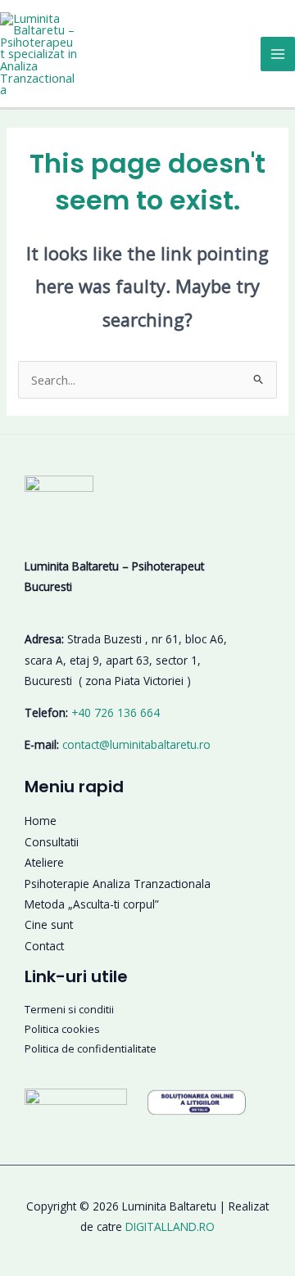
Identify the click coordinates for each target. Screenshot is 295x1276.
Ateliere (44, 862)
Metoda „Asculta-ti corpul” (92, 904)
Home (41, 820)
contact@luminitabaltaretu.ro (136, 744)
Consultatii (52, 842)
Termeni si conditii (69, 1009)
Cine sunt (49, 924)
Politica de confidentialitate (91, 1048)
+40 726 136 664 (115, 712)
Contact (44, 946)
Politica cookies (62, 1028)
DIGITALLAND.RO (170, 1226)
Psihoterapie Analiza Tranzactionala (118, 883)
